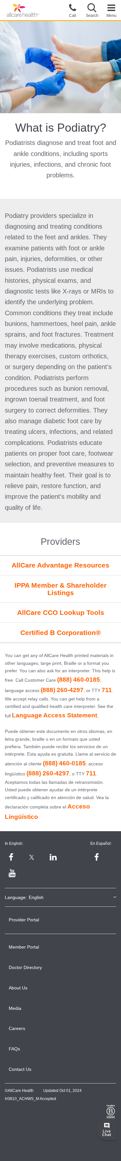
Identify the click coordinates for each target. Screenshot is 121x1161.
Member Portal (24, 947)
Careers (17, 1028)
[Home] (22, 10)
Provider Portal (24, 919)
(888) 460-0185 (78, 679)
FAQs (14, 1048)
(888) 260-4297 (62, 690)
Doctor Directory (25, 967)
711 (107, 690)
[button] (92, 10)
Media (15, 1008)
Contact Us (20, 1069)
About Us (18, 987)
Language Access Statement (54, 715)
